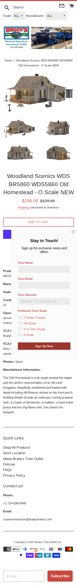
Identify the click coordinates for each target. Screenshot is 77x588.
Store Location (14, 453)
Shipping (23, 207)
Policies (9, 464)
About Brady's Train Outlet (23, 459)
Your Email (25, 278)
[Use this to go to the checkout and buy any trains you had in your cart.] (71, 5)
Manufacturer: (35, 15)
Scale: (7, 15)
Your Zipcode (27, 294)
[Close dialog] (73, 232)
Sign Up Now (44, 346)
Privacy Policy (14, 475)
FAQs (7, 470)
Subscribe (60, 576)
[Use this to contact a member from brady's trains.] (62, 5)
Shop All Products (16, 447)
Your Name (25, 262)
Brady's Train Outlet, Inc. (48, 542)
